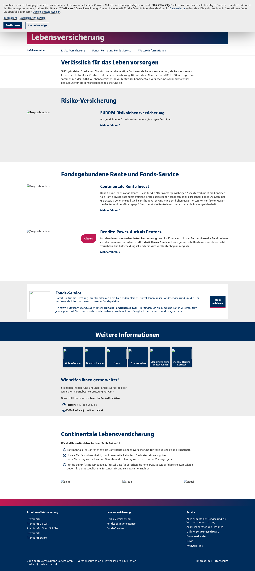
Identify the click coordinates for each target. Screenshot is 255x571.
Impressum (10, 17)
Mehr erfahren (109, 125)
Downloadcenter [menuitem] (196, 536)
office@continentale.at (89, 410)
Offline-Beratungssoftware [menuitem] (202, 531)
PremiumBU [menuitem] (34, 519)
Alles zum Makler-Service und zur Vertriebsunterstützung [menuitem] (206, 520)
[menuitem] (48, 512)
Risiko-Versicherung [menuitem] (119, 519)
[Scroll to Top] (237, 275)
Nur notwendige (37, 25)
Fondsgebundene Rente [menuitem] (121, 523)
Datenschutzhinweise (32, 17)
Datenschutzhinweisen (46, 11)
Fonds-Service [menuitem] (115, 528)
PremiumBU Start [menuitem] (38, 523)
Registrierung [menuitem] (194, 545)
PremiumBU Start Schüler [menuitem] (42, 528)
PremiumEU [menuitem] (34, 533)
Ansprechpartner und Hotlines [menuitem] (204, 527)
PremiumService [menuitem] (37, 537)
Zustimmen (13, 25)
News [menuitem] (189, 541)
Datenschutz (177, 8)
